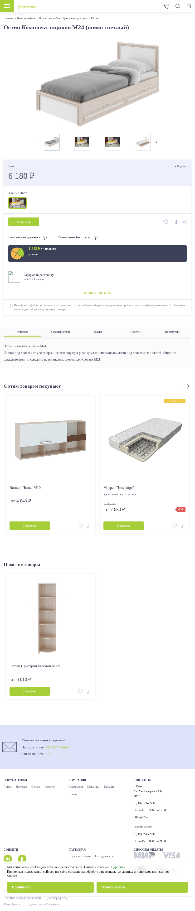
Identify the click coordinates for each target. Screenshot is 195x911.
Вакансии (109, 786)
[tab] (22, 332)
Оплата (35, 786)
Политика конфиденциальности (22, 898)
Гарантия (49, 786)
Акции (7, 786)
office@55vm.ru (57, 746)
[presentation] (39, 142)
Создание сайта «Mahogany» (42, 904)
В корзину (24, 222)
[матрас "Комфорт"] (144, 440)
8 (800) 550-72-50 (166, 6)
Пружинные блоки (79, 856)
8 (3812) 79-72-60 (144, 803)
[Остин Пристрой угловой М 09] (51, 619)
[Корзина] (188, 6)
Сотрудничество (104, 856)
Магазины (93, 786)
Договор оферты (57, 898)
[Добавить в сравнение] (176, 222)
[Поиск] (177, 6)
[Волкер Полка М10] (51, 440)
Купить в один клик (97, 293)
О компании (75, 786)
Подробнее (117, 867)
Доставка (21, 786)
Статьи (72, 794)
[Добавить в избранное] (166, 222)
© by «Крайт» (12, 904)
